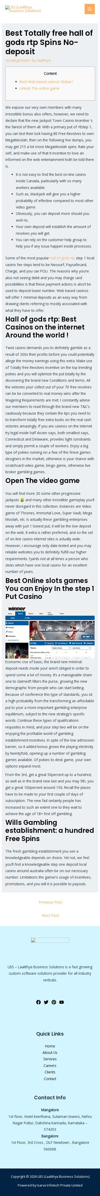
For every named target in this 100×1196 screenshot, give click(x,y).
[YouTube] (61, 1002)
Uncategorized (17, 60)
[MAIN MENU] (90, 9)
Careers (50, 1065)
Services (50, 1058)
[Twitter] (46, 1002)
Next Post (50, 915)
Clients (50, 1072)
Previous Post (50, 902)
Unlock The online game (39, 88)
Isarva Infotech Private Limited (60, 1185)
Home (50, 1046)
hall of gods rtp (62, 257)
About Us (50, 1052)
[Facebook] (38, 1002)
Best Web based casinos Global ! (46, 81)
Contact (50, 1078)
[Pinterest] (54, 1002)
